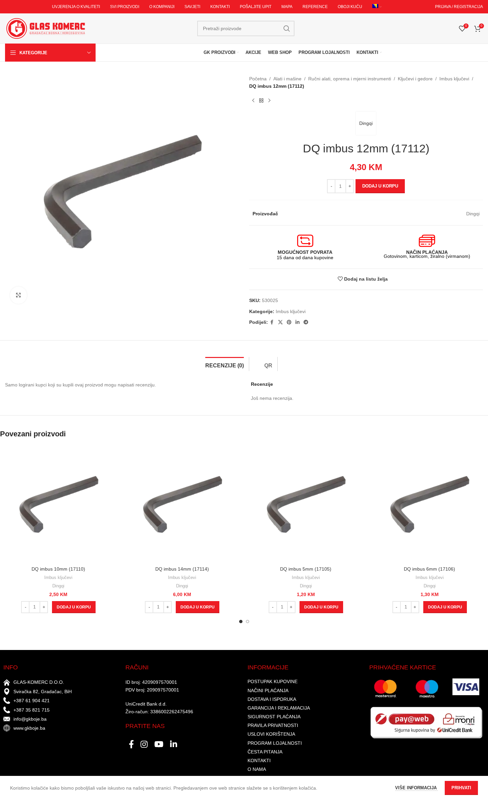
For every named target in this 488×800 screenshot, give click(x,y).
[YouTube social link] (159, 744)
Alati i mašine (287, 78)
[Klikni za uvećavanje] (18, 295)
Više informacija (416, 787)
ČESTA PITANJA (265, 751)
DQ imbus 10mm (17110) (58, 569)
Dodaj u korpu (380, 186)
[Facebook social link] (272, 322)
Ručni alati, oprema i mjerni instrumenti (349, 78)
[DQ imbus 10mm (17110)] (58, 504)
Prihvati (461, 787)
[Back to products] (261, 101)
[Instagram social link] (144, 744)
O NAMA (257, 769)
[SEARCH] (286, 28)
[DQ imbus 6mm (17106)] (429, 504)
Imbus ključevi (454, 78)
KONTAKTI (259, 760)
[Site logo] (45, 28)
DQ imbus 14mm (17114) (182, 569)
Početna (258, 78)
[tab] (224, 364)
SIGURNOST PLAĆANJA (274, 716)
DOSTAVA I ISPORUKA (272, 699)
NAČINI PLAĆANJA (268, 690)
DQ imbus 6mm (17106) (429, 569)
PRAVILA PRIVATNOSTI (273, 725)
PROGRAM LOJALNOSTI (275, 743)
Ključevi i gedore (415, 78)
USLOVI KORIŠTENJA (271, 734)
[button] (74, 607)
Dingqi (366, 123)
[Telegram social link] (306, 322)
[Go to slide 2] (247, 621)
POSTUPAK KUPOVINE (272, 681)
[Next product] (269, 101)
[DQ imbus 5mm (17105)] (306, 504)
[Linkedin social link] (297, 322)
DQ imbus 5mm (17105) (305, 569)
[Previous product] (253, 101)
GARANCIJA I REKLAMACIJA (279, 708)
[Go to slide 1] (240, 621)
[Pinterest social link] (289, 322)
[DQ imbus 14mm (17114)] (182, 504)
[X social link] (280, 322)
